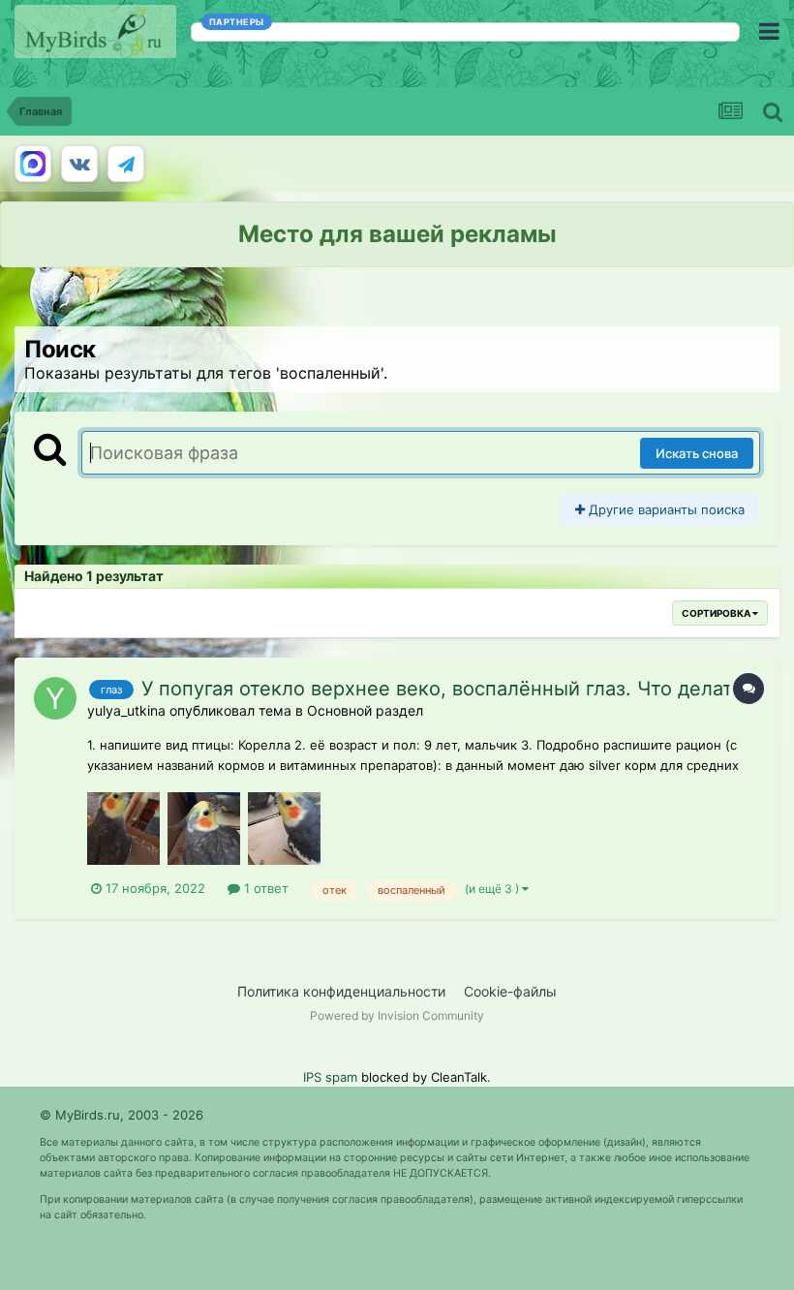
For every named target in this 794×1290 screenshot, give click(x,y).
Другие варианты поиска (665, 509)
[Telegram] (125, 163)
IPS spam (330, 1077)
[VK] (79, 163)
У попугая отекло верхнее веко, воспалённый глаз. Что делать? (447, 688)
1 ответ (264, 888)
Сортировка (717, 613)
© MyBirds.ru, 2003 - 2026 (121, 1114)
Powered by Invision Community (397, 1015)
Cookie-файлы (510, 991)
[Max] (33, 163)
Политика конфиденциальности (341, 991)
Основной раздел (365, 710)
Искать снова (697, 453)
